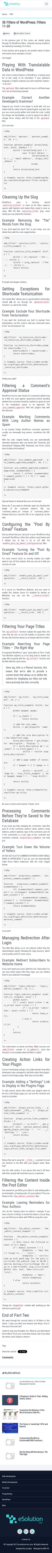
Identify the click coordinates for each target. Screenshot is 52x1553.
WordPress (6, 1499)
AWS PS (46, 1548)
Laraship (28, 1548)
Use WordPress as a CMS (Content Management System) (32, 1382)
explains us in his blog (23, 655)
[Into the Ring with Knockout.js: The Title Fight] (10, 1456)
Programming (7, 1494)
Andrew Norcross (24, 501)
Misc (4, 1505)
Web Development (9, 1476)
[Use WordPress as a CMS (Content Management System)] (10, 1385)
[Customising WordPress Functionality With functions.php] (10, 1442)
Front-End (5, 1488)
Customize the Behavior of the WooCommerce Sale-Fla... (31, 1411)
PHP (11, 14)
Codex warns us (12, 1046)
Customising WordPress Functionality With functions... (31, 1439)
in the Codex (22, 305)
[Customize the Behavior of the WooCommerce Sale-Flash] (10, 1414)
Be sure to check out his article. (15, 804)
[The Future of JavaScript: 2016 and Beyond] (10, 1428)
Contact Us (26, 1539)
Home (4, 14)
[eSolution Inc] (12, 4)
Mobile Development (9, 1482)
